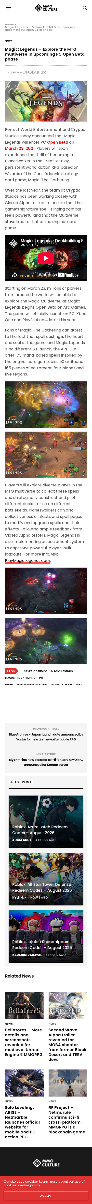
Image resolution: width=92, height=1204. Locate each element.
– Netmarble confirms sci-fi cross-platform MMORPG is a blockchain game (67, 1120)
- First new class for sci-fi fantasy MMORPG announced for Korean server (46, 762)
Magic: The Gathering (20, 678)
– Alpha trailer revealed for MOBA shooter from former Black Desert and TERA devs (68, 1044)
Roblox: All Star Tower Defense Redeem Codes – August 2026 (42, 887)
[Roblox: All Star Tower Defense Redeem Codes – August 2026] (46, 879)
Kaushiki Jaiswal (27, 955)
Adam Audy (22, 840)
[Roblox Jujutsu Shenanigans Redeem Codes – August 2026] (46, 936)
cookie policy (29, 1185)
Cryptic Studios (36, 671)
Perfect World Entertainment (26, 684)
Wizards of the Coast (66, 684)
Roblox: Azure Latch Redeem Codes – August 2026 (40, 830)
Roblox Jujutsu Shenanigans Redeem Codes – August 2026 (42, 944)
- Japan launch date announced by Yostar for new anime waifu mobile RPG (46, 737)
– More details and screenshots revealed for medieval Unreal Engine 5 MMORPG (24, 1042)
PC (41, 678)
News (8, 41)
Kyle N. (18, 897)
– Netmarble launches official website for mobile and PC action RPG (22, 1122)
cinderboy (12, 72)
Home (9, 24)
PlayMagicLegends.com (27, 560)
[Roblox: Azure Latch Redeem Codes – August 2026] (46, 822)
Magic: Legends (62, 671)
